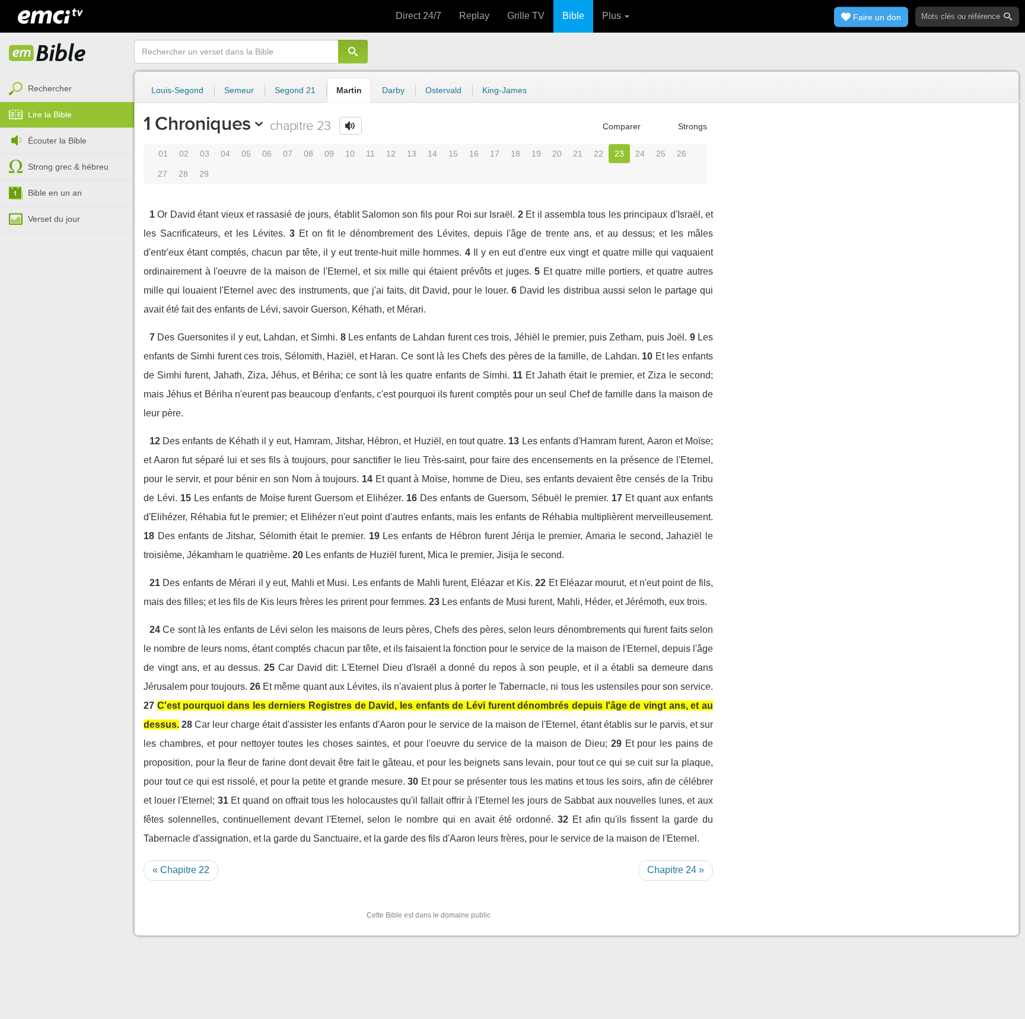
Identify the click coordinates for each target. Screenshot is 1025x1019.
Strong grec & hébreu (68, 166)
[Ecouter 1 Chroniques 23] (350, 126)
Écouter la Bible (57, 140)
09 (329, 153)
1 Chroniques (197, 123)
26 (681, 153)
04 (225, 153)
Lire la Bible (50, 114)
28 (183, 174)
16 (474, 153)
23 (619, 153)
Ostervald (443, 90)
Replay (474, 16)
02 (184, 153)
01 (163, 153)
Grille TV (526, 16)
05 (246, 153)
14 (432, 153)
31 (223, 800)
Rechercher (50, 88)
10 (350, 153)
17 (494, 153)
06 (267, 153)
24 (640, 153)
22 (598, 153)
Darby (393, 90)
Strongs (691, 126)
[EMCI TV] (50, 15)
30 (413, 781)
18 (515, 153)
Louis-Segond (177, 90)
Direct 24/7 (418, 16)
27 (162, 174)
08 (308, 153)
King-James (504, 90)
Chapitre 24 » (675, 870)
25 (661, 153)
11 (370, 153)
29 (204, 174)
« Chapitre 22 (180, 870)
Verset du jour (54, 219)
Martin (349, 90)
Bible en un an (55, 193)
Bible (573, 16)
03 (204, 153)
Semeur (239, 90)
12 (391, 153)
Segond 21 (295, 90)
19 (536, 153)
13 (411, 153)
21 (577, 153)
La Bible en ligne (47, 53)
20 (557, 153)
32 (563, 819)
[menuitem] (67, 89)
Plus (612, 16)
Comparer (620, 126)
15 (453, 153)
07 (287, 153)
